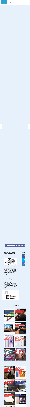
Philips (9, 277)
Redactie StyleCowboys (10, 295)
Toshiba (9, 273)
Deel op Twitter (24, 260)
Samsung (5, 273)
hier (12, 283)
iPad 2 (5, 270)
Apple (5, 266)
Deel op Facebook (24, 256)
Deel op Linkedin (24, 264)
